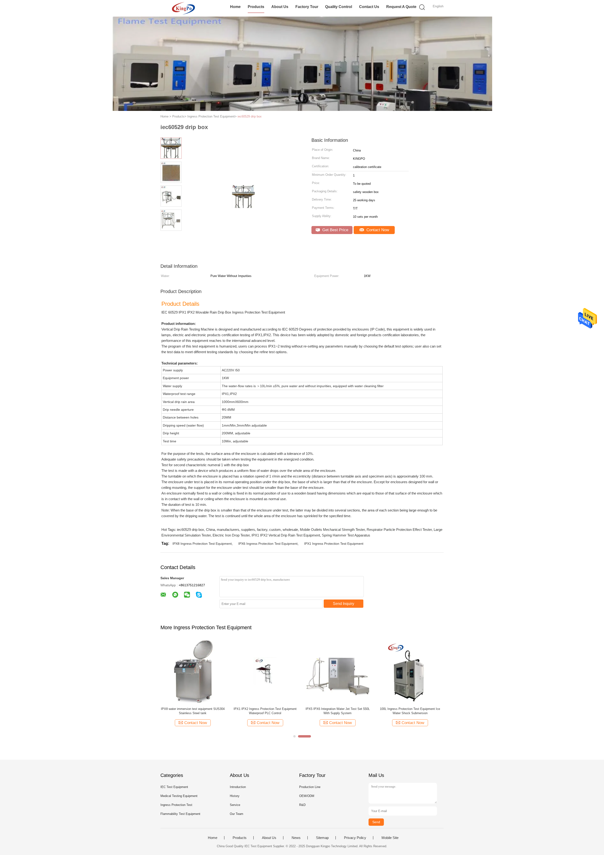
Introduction (238, 787)
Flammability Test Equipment (180, 814)
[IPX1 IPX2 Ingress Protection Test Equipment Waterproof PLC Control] (265, 671)
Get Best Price (334, 230)
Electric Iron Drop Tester (231, 535)
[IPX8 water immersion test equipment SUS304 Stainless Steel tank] (192, 671)
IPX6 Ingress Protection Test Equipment (268, 543)
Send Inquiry (343, 604)
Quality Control (338, 7)
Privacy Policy (355, 837)
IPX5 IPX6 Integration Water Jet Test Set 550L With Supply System (338, 711)
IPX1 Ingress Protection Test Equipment (333, 543)
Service (235, 805)
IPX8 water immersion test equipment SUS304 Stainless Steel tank (193, 711)
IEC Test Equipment (174, 787)
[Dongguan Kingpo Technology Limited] (183, 8)
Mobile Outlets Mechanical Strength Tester (332, 530)
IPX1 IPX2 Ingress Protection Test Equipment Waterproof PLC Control (265, 711)
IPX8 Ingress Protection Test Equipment (202, 543)
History (234, 796)
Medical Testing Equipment (178, 796)
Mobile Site (390, 837)
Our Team (236, 814)
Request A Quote (401, 7)
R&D (302, 805)
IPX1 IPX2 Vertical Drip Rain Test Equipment (286, 535)
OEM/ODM (306, 796)
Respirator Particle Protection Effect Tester (399, 530)
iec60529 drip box (250, 116)
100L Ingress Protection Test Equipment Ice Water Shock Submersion (410, 711)
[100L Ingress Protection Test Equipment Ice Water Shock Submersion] (410, 671)
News (296, 837)
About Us (279, 7)
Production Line (309, 787)
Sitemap (322, 837)
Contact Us (369, 7)
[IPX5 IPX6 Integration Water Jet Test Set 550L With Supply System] (337, 671)
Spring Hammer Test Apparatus (346, 535)
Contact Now (377, 230)
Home (235, 7)
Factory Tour (306, 7)
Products (256, 7)
